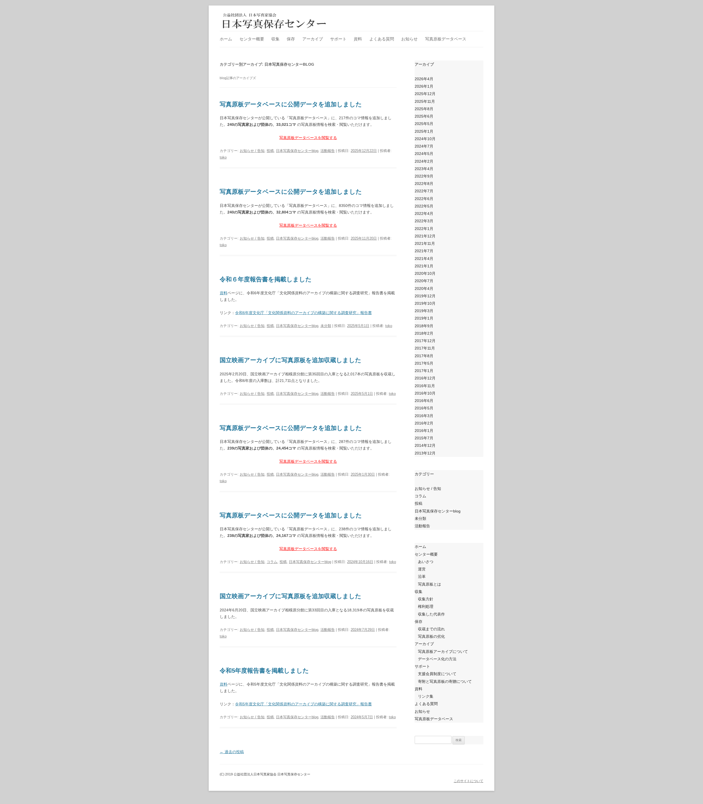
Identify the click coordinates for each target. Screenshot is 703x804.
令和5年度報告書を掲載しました (264, 670)
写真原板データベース (445, 39)
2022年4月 (424, 213)
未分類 (325, 326)
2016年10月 (425, 393)
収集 (275, 39)
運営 (422, 569)
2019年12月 (425, 296)
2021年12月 (425, 236)
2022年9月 (424, 176)
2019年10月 (425, 303)
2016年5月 (424, 408)
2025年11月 (425, 101)
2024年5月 (424, 153)
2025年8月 (424, 109)
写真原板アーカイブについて (443, 651)
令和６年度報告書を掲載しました (266, 279)
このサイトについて (468, 781)
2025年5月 (424, 123)
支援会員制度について (437, 674)
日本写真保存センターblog (297, 151)
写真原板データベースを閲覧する (308, 137)
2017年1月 (424, 370)
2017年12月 (425, 341)
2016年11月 (425, 386)
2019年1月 (424, 318)
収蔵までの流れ (431, 629)
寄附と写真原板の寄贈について (445, 681)
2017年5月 (424, 363)
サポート (338, 39)
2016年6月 (424, 400)
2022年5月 (424, 206)
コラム (272, 562)
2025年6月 (424, 116)
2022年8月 (424, 183)
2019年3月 (424, 311)
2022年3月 (424, 221)
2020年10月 (425, 273)
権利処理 (425, 606)
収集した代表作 (431, 614)
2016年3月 (424, 416)
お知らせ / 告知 (252, 151)
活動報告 (327, 151)
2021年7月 (424, 251)
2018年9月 (424, 326)
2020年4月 (424, 288)
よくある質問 (381, 39)
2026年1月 (424, 86)
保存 (291, 39)
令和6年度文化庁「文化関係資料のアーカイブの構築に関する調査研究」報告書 (303, 312)
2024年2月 (424, 161)
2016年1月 (424, 430)
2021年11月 (425, 243)
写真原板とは (429, 584)
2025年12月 (425, 94)
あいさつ (425, 561)
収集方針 (425, 599)
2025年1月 (424, 131)
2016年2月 (424, 423)
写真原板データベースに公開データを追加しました (291, 104)
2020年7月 (424, 281)
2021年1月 (424, 266)
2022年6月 (424, 198)
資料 (358, 39)
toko (223, 157)
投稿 (270, 151)
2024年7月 (424, 146)
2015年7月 (424, 438)
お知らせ (409, 39)
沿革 (422, 576)
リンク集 (425, 696)
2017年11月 (425, 348)
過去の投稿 (232, 752)
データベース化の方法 (437, 659)
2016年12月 (425, 378)
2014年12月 (425, 445)
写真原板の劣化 (431, 636)
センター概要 (251, 39)
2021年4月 (424, 258)
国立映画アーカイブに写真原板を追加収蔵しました (290, 360)
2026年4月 (424, 79)
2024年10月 (425, 139)
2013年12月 (425, 453)
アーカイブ (312, 39)
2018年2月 (424, 333)
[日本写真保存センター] (275, 20)
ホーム (226, 39)
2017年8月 (424, 356)
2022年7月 (424, 191)
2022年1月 (424, 228)
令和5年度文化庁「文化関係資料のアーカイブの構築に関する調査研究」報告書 (303, 704)
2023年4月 (424, 169)
